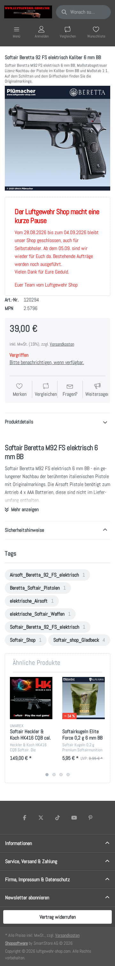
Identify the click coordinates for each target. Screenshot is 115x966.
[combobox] (83, 12)
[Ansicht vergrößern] (57, 138)
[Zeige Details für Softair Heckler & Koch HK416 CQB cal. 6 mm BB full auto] (31, 698)
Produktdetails (19, 421)
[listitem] (57, 138)
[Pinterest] (90, 818)
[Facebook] (25, 818)
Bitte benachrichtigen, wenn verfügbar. (47, 362)
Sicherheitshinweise (24, 530)
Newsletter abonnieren (27, 897)
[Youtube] (74, 818)
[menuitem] (47, 575)
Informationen (18, 843)
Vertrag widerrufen (58, 917)
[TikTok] (57, 818)
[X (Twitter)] (41, 818)
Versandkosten (62, 344)
